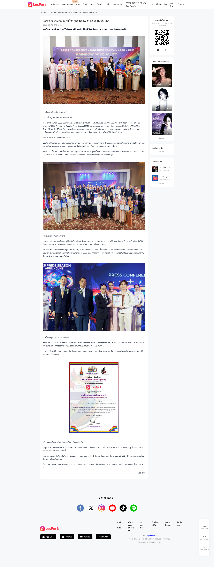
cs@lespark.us (151, 536)
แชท (78, 4)
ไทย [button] (165, 4)
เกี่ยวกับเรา (118, 4)
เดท (92, 4)
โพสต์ (99, 4)
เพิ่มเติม (162, 138)
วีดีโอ (107, 4)
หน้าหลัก (55, 4)
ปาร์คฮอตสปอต (55, 12)
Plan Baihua (67, 4)
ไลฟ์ (85, 4)
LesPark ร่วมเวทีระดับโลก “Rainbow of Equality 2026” (79, 12)
